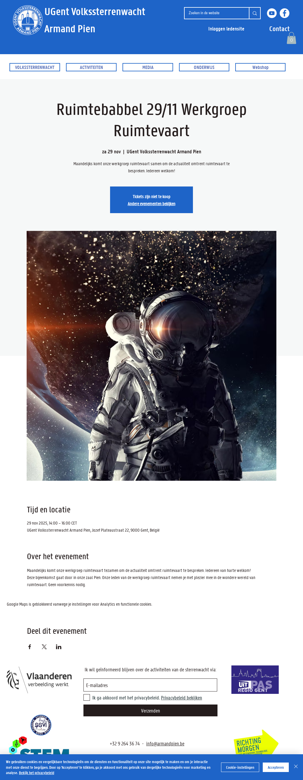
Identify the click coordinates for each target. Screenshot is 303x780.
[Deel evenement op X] (44, 646)
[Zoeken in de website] (254, 13)
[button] (279, 28)
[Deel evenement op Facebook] (30, 646)
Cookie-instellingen (240, 767)
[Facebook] (284, 13)
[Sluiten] (295, 767)
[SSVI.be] (41, 725)
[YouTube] (272, 13)
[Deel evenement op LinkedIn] (59, 646)
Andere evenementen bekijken (151, 203)
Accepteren (276, 767)
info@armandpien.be (165, 743)
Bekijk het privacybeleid (36, 772)
